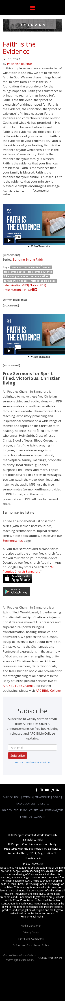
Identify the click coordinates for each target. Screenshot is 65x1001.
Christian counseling (26, 995)
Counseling (36, 810)
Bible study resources (16, 276)
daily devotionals (47, 989)
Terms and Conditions (31, 938)
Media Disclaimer (31, 925)
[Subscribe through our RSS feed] (57, 789)
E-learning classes (42, 992)
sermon (47, 267)
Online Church (11, 797)
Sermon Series (42, 797)
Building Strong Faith (28, 259)
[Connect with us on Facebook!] (36, 789)
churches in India (43, 982)
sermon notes (32, 267)
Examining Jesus (54, 810)
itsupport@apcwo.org (50, 957)
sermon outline (39, 276)
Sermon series (13, 540)
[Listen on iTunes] (52, 789)
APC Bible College (48, 690)
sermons (17, 267)
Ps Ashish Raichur (19, 64)
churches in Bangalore (19, 982)
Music (23, 810)
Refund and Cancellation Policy (31, 945)
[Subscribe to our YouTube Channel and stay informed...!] (47, 789)
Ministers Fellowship (33, 816)
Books (56, 797)
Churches (43, 803)
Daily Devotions (25, 803)
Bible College (10, 810)
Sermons (27, 797)
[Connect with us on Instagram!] (41, 789)
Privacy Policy (31, 932)
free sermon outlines (40, 271)
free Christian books (28, 989)
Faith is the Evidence (19, 48)
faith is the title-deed (43, 280)
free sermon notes (14, 271)
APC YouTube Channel (18, 686)
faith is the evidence (16, 280)
